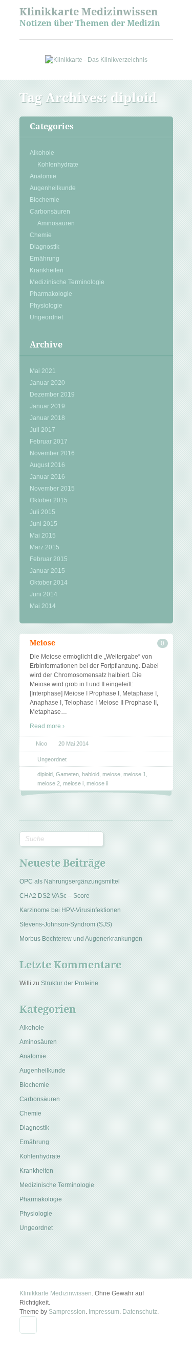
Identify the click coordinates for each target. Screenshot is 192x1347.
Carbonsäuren (50, 211)
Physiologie (46, 305)
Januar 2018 (47, 418)
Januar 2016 (47, 476)
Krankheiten (46, 270)
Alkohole (42, 152)
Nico (41, 743)
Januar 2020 (47, 382)
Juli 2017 (42, 429)
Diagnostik (44, 246)
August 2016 (47, 465)
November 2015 (52, 488)
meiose (111, 774)
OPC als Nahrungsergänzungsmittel (69, 881)
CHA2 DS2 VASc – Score (54, 895)
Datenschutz (139, 1311)
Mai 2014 (43, 606)
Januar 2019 (47, 406)
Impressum (104, 1311)
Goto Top (28, 1325)
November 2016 (52, 453)
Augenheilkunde (53, 188)
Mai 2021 (43, 371)
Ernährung (44, 258)
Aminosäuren (56, 223)
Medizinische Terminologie (67, 282)
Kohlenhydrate (57, 164)
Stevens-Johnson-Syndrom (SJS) (65, 924)
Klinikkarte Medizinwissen (88, 12)
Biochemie (44, 199)
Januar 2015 (47, 570)
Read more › (47, 726)
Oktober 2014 (49, 582)
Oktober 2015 (49, 500)
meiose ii (97, 783)
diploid (45, 774)
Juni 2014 (43, 594)
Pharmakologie (51, 293)
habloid (90, 774)
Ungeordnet (46, 317)
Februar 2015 (49, 559)
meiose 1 (134, 774)
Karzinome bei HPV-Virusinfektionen (70, 910)
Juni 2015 (43, 523)
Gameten (67, 774)
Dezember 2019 (52, 394)
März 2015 (44, 547)
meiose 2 (48, 783)
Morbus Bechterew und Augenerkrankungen (80, 938)
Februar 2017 (49, 441)
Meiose (42, 643)
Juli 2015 (42, 512)
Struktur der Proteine (69, 983)
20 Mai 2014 (73, 743)
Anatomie (43, 176)
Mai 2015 (43, 535)
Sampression (67, 1311)
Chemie (41, 235)
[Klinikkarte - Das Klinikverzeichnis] (96, 59)
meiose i (73, 783)
